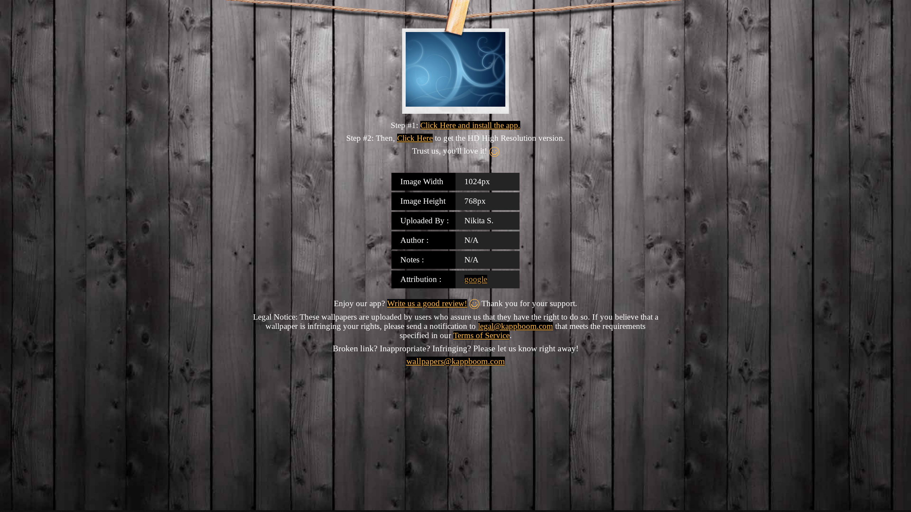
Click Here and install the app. (470, 125)
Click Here (415, 138)
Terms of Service (481, 335)
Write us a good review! (427, 303)
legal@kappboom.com (515, 326)
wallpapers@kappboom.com (455, 361)
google (475, 279)
